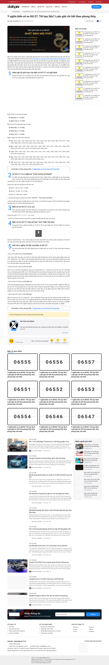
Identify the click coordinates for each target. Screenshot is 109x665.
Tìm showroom (82, 1)
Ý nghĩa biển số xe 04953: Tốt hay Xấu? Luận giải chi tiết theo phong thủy (92, 40)
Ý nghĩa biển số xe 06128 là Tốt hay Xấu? (46, 308)
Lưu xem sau (89, 21)
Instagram (91, 631)
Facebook (75, 627)
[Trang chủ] (8, 11)
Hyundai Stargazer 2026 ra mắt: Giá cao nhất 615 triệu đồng (48, 596)
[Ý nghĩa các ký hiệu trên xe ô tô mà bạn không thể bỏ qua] (79, 467)
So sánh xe (90, 1)
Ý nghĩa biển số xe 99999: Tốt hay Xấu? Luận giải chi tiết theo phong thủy (92, 33)
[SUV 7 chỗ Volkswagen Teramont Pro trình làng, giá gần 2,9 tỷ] (17, 445)
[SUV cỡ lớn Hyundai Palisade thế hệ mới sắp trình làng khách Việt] (17, 532)
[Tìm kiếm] (82, 6)
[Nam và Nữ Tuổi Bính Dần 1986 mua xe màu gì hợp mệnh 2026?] (79, 495)
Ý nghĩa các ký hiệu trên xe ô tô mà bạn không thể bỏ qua (91, 466)
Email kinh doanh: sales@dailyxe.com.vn (40, 646)
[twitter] (23, 324)
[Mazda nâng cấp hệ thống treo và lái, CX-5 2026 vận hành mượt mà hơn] (17, 478)
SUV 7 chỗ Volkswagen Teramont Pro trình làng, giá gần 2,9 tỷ (49, 441)
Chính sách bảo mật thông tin (17, 631)
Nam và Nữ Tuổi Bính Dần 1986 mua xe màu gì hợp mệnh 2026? (90, 494)
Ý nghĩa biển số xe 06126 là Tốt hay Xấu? (46, 169)
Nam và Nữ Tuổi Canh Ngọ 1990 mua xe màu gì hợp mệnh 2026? (91, 459)
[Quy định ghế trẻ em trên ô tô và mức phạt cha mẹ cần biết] (17, 549)
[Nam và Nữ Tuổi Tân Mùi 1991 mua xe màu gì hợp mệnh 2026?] (79, 474)
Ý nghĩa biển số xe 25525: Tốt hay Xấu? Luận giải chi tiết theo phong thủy (92, 90)
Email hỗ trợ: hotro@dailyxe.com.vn (18, 646)
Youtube (75, 629)
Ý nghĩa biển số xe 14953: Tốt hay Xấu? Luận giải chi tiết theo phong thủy (92, 69)
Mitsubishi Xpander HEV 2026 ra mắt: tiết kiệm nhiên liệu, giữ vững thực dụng (50, 511)
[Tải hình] (66, 49)
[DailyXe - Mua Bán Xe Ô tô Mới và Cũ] (13, 7)
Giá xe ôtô (40, 7)
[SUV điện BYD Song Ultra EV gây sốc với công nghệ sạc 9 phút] (17, 497)
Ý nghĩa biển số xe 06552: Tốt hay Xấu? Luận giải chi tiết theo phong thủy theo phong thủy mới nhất (53, 402)
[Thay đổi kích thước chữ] (95, 21)
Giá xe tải (49, 7)
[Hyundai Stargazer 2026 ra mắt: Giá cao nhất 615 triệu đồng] (17, 599)
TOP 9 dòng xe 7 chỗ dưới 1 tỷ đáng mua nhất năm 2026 (91, 445)
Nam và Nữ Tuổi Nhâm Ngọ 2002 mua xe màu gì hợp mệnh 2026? (91, 487)
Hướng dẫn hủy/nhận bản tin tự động (50, 631)
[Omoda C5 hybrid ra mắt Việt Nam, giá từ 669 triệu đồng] (17, 462)
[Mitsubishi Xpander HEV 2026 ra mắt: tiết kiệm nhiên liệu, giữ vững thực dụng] (17, 514)
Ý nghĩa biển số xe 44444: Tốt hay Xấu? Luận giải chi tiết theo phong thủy (92, 97)
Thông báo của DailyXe (47, 633)
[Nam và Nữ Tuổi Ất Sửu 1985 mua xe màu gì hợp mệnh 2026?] (79, 481)
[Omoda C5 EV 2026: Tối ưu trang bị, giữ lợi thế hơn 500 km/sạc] (17, 566)
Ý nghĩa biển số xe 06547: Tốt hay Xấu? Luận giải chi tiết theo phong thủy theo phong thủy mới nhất (85, 429)
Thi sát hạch (99, 1)
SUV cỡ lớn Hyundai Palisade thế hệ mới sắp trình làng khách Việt (50, 529)
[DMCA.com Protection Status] (96, 661)
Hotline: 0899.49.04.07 (14, 644)
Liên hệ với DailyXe (14, 633)
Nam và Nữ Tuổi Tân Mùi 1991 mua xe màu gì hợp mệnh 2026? (92, 473)
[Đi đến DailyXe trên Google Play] (95, 645)
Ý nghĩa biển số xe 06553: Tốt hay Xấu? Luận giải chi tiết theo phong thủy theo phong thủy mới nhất (85, 402)
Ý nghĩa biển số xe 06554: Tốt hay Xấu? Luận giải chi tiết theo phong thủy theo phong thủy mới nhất (21, 429)
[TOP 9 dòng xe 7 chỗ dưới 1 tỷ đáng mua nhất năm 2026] (79, 446)
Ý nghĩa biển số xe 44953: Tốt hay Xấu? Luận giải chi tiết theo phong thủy (92, 83)
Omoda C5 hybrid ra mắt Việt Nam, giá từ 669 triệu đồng (47, 458)
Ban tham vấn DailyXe (13, 21)
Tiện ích (57, 7)
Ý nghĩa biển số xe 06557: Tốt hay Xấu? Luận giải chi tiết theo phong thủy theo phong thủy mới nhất (85, 375)
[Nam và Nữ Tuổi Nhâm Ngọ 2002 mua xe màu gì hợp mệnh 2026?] (79, 488)
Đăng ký (93, 614)
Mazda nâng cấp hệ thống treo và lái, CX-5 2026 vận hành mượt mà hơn (50, 476)
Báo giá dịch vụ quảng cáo (48, 626)
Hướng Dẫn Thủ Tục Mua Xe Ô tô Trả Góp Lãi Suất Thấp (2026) (91, 452)
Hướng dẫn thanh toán (47, 629)
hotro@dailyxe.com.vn (14, 1)
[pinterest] (25, 324)
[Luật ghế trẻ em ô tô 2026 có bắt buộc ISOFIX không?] (17, 582)
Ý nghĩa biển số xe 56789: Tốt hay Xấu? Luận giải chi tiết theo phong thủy (92, 62)
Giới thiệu (11, 626)
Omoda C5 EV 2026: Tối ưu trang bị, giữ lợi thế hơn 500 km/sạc (49, 562)
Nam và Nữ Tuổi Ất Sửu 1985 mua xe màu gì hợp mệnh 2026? (91, 480)
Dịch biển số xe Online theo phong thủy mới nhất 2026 (48, 59)
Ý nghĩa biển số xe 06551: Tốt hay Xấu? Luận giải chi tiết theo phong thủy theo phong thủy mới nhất (21, 402)
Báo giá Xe (96, 7)
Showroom (25, 7)
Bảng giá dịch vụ (72, 1)
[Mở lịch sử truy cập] (89, 6)
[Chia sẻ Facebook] (98, 21)
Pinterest (91, 627)
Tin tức (64, 7)
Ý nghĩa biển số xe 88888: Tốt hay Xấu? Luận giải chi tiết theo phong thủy (92, 47)
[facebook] (21, 324)
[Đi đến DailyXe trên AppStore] (95, 650)
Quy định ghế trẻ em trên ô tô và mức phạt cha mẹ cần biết (48, 545)
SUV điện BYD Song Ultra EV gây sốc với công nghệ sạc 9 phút (49, 493)
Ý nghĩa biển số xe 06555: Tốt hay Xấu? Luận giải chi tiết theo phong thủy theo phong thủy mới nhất (21, 375)
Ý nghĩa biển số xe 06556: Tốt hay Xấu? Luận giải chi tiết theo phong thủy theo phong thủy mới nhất (53, 375)
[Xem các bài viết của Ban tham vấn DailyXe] (14, 325)
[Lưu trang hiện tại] (85, 6)
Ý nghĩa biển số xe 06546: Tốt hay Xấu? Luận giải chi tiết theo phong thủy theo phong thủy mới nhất (53, 429)
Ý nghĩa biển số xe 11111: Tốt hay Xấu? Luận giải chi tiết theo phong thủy (92, 54)
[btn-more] (100, 21)
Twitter (75, 631)
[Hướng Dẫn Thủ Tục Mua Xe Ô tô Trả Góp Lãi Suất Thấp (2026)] (79, 453)
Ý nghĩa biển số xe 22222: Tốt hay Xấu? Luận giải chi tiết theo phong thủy (92, 76)
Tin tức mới (32, 439)
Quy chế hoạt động (14, 629)
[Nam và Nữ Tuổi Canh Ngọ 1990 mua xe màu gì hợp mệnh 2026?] (79, 460)
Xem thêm (65, 332)
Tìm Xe (33, 7)
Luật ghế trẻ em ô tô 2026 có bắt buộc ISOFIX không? (46, 579)
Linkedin (91, 629)
